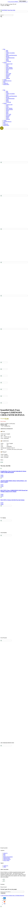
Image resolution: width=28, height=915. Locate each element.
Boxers (7, 56)
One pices (8, 74)
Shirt (7, 50)
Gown (7, 66)
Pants (7, 51)
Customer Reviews (7, 80)
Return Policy (6, 84)
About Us (5, 853)
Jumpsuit (8, 78)
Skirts (7, 72)
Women (5, 62)
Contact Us (5, 83)
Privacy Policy (6, 860)
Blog (4, 82)
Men (4, 49)
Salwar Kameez (9, 68)
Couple (4, 79)
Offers (4, 866)
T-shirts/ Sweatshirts (10, 52)
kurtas (7, 58)
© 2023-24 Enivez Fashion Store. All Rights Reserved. (12, 895)
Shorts (7, 60)
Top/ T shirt (8, 73)
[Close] (2, 87)
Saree (7, 65)
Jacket (7, 77)
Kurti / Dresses (9, 67)
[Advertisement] (14, 34)
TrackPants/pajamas (10, 57)
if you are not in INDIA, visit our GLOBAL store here (16, 1)
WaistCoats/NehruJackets (11, 55)
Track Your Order (11, 10)
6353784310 (4, 10)
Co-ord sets (8, 61)
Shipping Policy (6, 858)
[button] (2, 8)
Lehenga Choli (9, 63)
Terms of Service (7, 859)
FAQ (4, 855)
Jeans (7, 54)
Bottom (7, 75)
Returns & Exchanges (8, 856)
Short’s (7, 69)
